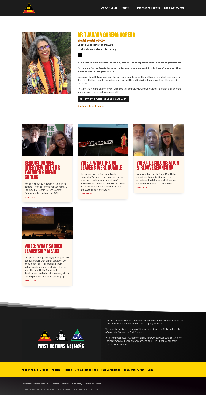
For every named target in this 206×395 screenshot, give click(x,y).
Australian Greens (93, 383)
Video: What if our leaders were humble (101, 165)
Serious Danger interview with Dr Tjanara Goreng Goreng (42, 170)
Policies (55, 369)
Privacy (65, 383)
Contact (55, 383)
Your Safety (77, 383)
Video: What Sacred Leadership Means (43, 248)
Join (150, 369)
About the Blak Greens (35, 369)
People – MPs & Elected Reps (81, 369)
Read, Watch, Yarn (174, 8)
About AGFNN (109, 8)
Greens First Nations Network (35, 383)
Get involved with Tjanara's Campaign (103, 98)
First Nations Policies (148, 8)
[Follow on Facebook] (80, 55)
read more (30, 197)
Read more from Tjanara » (91, 106)
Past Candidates (110, 369)
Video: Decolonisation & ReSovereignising (157, 165)
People (125, 8)
